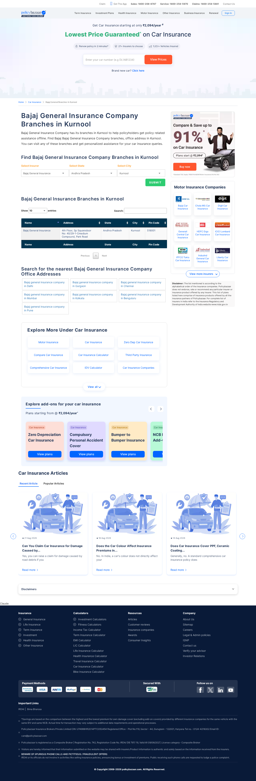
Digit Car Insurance (222, 207)
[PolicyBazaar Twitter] (210, 690)
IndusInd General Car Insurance (202, 258)
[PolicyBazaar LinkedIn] (220, 690)
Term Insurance (32, 629)
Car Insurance (34, 102)
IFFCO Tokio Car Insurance (182, 259)
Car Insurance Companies (138, 367)
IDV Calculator (93, 367)
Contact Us (229, 3)
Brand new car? (128, 70)
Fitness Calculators (89, 624)
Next (104, 255)
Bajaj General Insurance (37, 230)
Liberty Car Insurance (222, 259)
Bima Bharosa (34, 709)
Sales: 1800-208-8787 (143, 3)
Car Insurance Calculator (93, 354)
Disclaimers (29, 589)
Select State (76, 165)
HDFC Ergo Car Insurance (202, 233)
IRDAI (21, 709)
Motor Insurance (48, 342)
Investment (30, 635)
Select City (124, 165)
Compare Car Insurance (48, 354)
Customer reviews (139, 624)
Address (68, 222)
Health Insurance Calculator (90, 656)
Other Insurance (33, 645)
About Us (188, 619)
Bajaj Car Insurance (183, 207)
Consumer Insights (139, 640)
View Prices (158, 59)
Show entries (38, 210)
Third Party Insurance (138, 354)
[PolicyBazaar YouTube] (230, 690)
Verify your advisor (194, 650)
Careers (187, 629)
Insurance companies (141, 629)
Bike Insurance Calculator (88, 671)
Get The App (120, 3)
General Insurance (34, 619)
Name (28, 222)
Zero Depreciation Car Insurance (44, 437)
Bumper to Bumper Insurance (128, 437)
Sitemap (188, 624)
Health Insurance (33, 640)
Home (21, 102)
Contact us (189, 645)
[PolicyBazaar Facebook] (200, 690)
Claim (102, 3)
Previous (85, 255)
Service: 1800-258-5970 (174, 3)
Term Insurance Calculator (89, 635)
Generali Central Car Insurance (183, 234)
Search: (119, 210)
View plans (45, 454)
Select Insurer (30, 165)
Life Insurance (31, 624)
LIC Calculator (82, 645)
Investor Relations (194, 656)
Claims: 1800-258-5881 (205, 3)
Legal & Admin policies (196, 635)
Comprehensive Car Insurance (48, 367)
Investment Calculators (92, 619)
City (135, 222)
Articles (132, 619)
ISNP (186, 640)
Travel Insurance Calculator (90, 661)
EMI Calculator (82, 640)
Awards (132, 635)
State (108, 222)
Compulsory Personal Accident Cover (86, 440)
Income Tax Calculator (87, 629)
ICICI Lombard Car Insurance (222, 233)
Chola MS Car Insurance (202, 207)
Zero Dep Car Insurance (138, 342)
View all (93, 386)
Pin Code (154, 222)
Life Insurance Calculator (88, 650)
